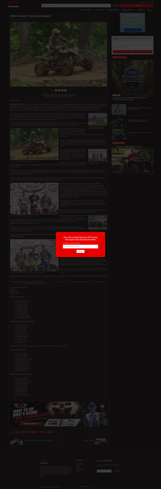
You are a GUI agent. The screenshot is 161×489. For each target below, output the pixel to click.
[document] (80, 244)
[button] (103, 233)
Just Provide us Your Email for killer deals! (71, 243)
